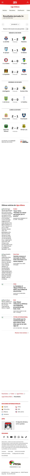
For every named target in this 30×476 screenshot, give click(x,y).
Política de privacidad (20, 451)
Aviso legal (10, 451)
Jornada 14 (14, 24)
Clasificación (21, 10)
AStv (14, 328)
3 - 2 (15, 72)
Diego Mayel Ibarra (17, 311)
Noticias (5, 10)
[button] (15, 467)
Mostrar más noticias (21, 333)
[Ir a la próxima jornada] (27, 24)
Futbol (15, 209)
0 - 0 (15, 100)
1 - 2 (15, 39)
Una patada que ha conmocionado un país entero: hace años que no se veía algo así (19, 322)
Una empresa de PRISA (15, 462)
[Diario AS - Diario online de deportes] (15, 2)
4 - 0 (15, 61)
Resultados (12, 10)
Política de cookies (6, 453)
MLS (14, 300)
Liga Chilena (15, 7)
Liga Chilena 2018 (7, 396)
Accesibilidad (5, 455)
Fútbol (12, 394)
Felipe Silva (16, 293)
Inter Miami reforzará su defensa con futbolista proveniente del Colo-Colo (20, 305)
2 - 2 (15, 128)
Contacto (4, 451)
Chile (14, 284)
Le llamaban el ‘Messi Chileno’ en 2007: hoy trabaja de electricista (20, 288)
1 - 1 (15, 50)
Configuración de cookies (18, 453)
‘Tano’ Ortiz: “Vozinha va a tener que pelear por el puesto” (19, 213)
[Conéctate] (28, 2)
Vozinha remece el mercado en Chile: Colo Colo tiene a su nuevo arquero (20, 258)
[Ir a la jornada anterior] (3, 24)
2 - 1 (15, 116)
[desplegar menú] (2, 2)
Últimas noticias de (13, 205)
